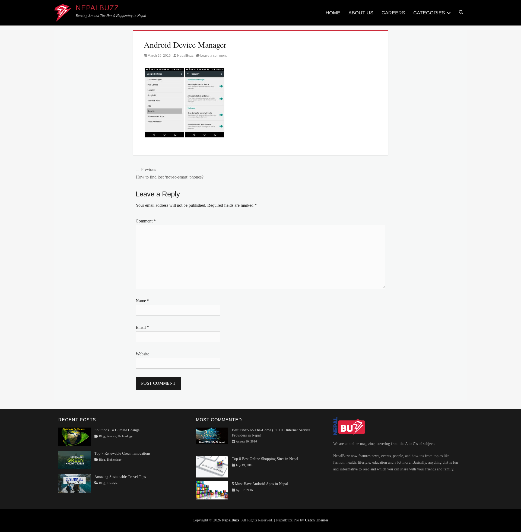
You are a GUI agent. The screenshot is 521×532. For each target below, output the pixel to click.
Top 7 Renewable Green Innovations (122, 453)
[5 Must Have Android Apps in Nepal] (212, 490)
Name (142, 300)
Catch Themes (316, 520)
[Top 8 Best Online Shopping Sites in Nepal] (212, 466)
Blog (102, 436)
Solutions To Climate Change (116, 430)
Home (333, 12)
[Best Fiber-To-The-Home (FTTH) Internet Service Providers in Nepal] (212, 436)
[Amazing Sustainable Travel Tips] (74, 483)
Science (111, 436)
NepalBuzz (97, 8)
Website (142, 354)
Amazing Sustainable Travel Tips (120, 477)
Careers (393, 12)
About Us (360, 12)
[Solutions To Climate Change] (74, 436)
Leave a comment (213, 56)
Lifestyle (112, 483)
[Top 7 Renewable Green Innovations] (74, 460)
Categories (429, 12)
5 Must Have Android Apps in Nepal (260, 484)
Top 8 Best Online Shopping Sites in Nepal (265, 459)
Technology (125, 436)
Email (142, 327)
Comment (146, 221)
